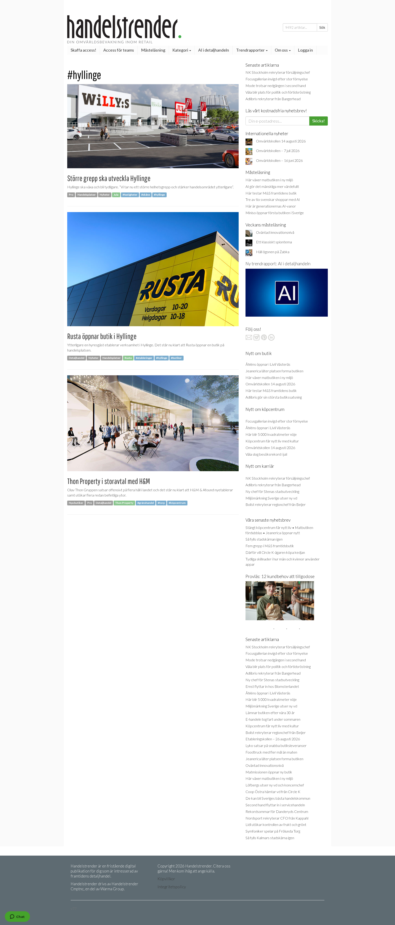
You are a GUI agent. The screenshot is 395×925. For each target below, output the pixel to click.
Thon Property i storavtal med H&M (108, 481)
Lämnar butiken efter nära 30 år (270, 712)
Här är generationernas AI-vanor (271, 206)
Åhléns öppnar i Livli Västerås (268, 364)
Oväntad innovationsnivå (275, 232)
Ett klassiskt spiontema (274, 242)
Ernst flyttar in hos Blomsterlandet (272, 686)
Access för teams (118, 50)
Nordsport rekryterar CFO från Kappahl (277, 818)
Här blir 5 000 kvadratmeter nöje (271, 434)
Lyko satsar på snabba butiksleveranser (276, 745)
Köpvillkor (166, 878)
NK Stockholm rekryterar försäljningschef (278, 72)
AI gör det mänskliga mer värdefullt (272, 186)
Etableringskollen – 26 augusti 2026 (273, 739)
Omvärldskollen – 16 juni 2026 (279, 160)
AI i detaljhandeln (213, 50)
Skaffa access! (83, 50)
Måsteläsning (153, 50)
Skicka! (318, 120)
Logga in (305, 50)
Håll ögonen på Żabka (272, 252)
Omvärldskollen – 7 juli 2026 (277, 150)
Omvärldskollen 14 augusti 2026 (281, 141)
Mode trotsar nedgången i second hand (276, 85)
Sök (322, 27)
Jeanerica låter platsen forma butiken (274, 371)
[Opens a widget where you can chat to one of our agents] (17, 917)
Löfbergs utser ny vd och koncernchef (275, 785)
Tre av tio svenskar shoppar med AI (273, 199)
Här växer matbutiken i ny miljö (269, 180)
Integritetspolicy (171, 886)
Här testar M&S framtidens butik (271, 193)
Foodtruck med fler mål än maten (271, 752)
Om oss (281, 50)
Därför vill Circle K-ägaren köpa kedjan (275, 552)
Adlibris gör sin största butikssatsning (274, 397)
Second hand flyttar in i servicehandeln (275, 805)
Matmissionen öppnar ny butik (269, 772)
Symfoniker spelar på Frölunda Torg (273, 831)
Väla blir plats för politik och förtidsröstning (278, 92)
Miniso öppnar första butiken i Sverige (275, 212)
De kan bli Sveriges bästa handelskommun (278, 798)
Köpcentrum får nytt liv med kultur (272, 441)
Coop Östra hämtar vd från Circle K (273, 791)
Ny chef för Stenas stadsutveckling (272, 491)
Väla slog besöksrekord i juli (266, 454)
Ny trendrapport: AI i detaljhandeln (278, 263)
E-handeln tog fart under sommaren (273, 719)
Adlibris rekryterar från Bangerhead (273, 99)
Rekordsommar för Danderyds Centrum (277, 811)
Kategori (180, 50)
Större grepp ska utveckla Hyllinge (108, 178)
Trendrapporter (250, 50)
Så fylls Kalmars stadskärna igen (270, 838)
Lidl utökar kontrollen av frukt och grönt (276, 824)
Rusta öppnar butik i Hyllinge (101, 336)
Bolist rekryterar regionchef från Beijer (276, 504)
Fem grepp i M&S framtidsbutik (270, 546)
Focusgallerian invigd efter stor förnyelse (277, 79)
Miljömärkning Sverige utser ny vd (271, 498)
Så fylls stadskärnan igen (264, 539)
